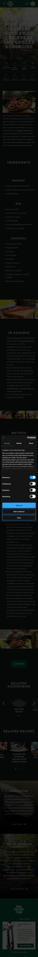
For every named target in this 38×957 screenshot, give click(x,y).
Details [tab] (19, 443)
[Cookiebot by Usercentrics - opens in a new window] (27, 437)
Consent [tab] (7, 443)
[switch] (33, 483)
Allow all (19, 505)
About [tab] (31, 443)
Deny (19, 518)
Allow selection (19, 512)
